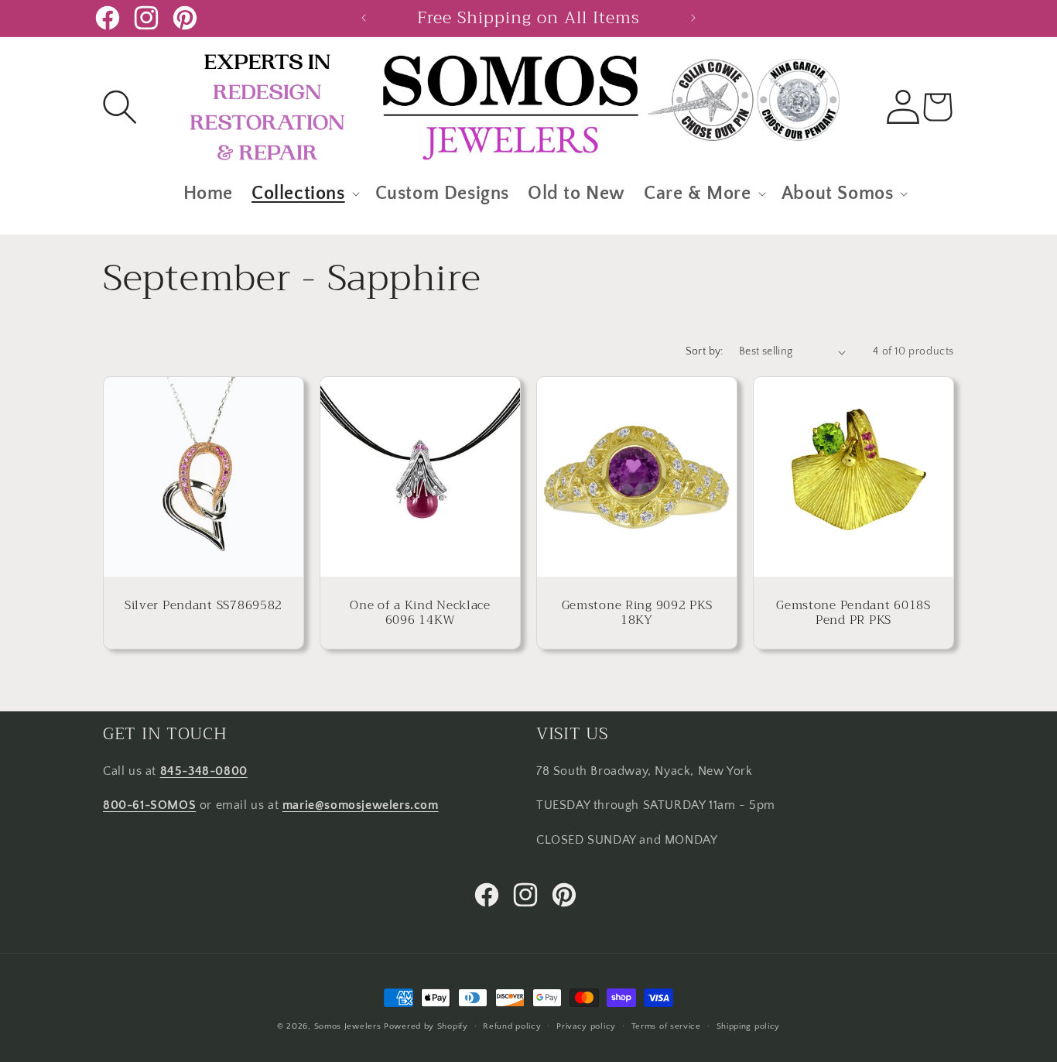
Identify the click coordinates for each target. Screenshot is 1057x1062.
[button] (120, 107)
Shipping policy (749, 1025)
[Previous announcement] (364, 18)
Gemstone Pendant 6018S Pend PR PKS (853, 613)
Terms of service (666, 1025)
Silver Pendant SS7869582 (203, 605)
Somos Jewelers (347, 1026)
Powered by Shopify (426, 1026)
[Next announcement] (693, 18)
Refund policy (512, 1025)
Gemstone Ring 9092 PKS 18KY (637, 613)
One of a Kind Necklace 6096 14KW (420, 613)
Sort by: (704, 351)
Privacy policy (586, 1025)
